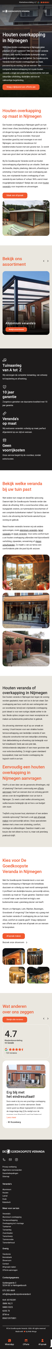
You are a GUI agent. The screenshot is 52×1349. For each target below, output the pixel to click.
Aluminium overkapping (12, 1217)
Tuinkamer (7, 1227)
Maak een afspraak (15, 195)
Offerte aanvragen (10, 1270)
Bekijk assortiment (16, 329)
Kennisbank (7, 1257)
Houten (5, 1193)
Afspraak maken (14, 936)
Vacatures (7, 1254)
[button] (43, 261)
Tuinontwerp (8, 1236)
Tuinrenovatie (8, 1239)
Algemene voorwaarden (12, 1170)
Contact (6, 1264)
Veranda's (6, 1214)
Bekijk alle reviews (15, 1019)
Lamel (5, 1196)
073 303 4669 (9, 1290)
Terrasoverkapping (10, 1220)
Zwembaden (8, 1233)
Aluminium (7, 1189)
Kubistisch (7, 1202)
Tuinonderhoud (9, 1243)
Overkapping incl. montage (13, 1223)
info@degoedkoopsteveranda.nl (17, 1294)
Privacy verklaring (10, 1167)
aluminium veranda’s (28, 530)
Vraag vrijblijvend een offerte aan (21, 87)
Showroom (7, 1260)
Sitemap (6, 1176)
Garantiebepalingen (10, 1173)
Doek (5, 1199)
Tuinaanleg (7, 1230)
